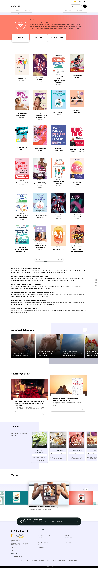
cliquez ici (25, 523)
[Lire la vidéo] (16, 498)
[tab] (12, 11)
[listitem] (12, 556)
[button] (76, 6)
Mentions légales (61, 560)
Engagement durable (71, 560)
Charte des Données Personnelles (47, 560)
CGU (22, 560)
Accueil (13, 13)
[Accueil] (17, 6)
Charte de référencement (30, 560)
